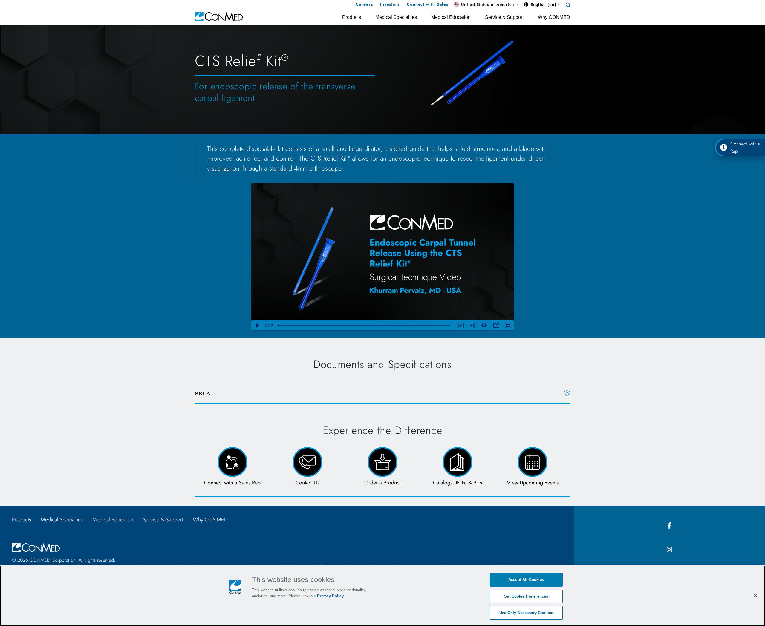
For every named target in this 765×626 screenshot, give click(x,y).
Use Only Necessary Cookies (526, 612)
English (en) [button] (542, 4)
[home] (219, 16)
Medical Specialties (62, 520)
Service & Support (163, 520)
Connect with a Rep (745, 147)
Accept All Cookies (526, 579)
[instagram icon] (669, 550)
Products (21, 520)
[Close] (755, 595)
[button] (486, 4)
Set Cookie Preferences (526, 596)
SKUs (202, 394)
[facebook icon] (669, 525)
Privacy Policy (330, 596)
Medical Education (112, 520)
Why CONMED (210, 520)
